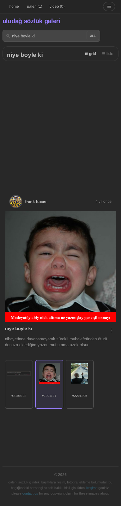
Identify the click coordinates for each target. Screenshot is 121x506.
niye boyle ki (25, 55)
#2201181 (49, 396)
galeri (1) (34, 6)
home (14, 6)
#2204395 (79, 396)
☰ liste (107, 54)
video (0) (57, 6)
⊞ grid (90, 54)
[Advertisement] (60, 124)
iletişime (91, 488)
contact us (30, 493)
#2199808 (18, 396)
